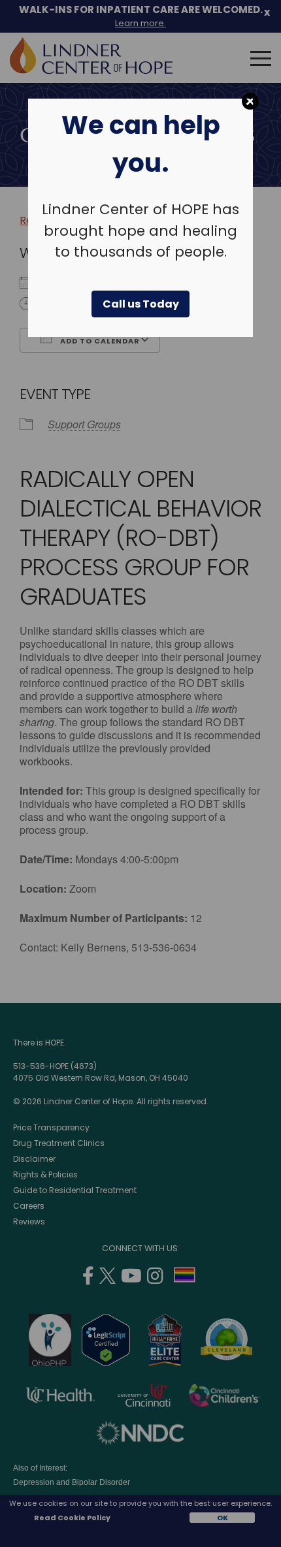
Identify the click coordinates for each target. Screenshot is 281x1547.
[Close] (250, 101)
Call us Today (141, 303)
